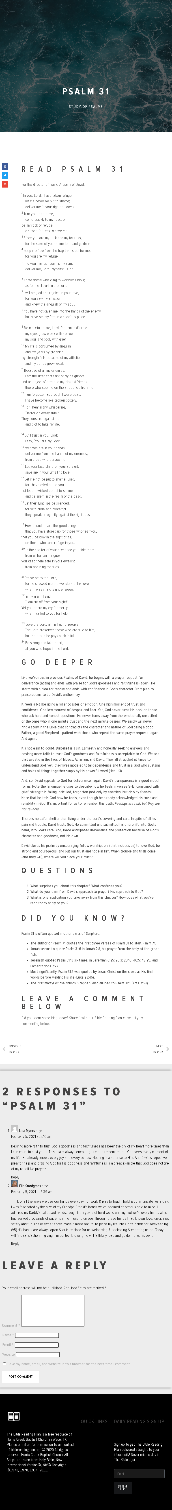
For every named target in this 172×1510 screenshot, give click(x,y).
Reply (15, 1177)
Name (8, 1335)
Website (8, 1354)
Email (8, 1344)
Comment (11, 1325)
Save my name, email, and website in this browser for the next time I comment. (69, 1363)
